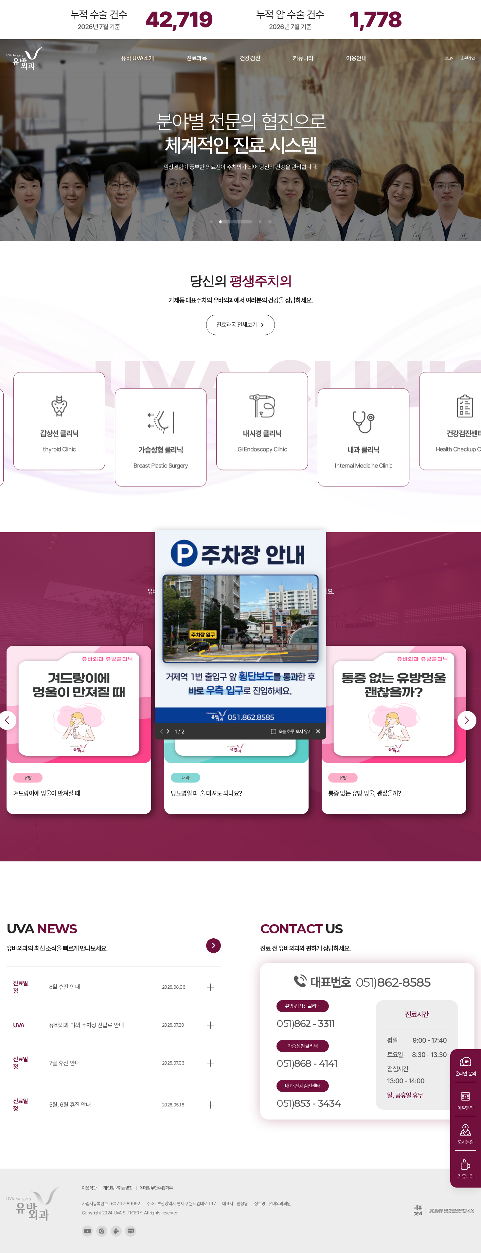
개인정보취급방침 (118, 1188)
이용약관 (89, 1188)
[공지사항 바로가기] (213, 945)
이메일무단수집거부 (156, 1188)
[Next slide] (466, 720)
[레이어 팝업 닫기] (318, 731)
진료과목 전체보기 (236, 324)
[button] (162, 731)
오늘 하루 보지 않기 (294, 731)
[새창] (87, 1231)
